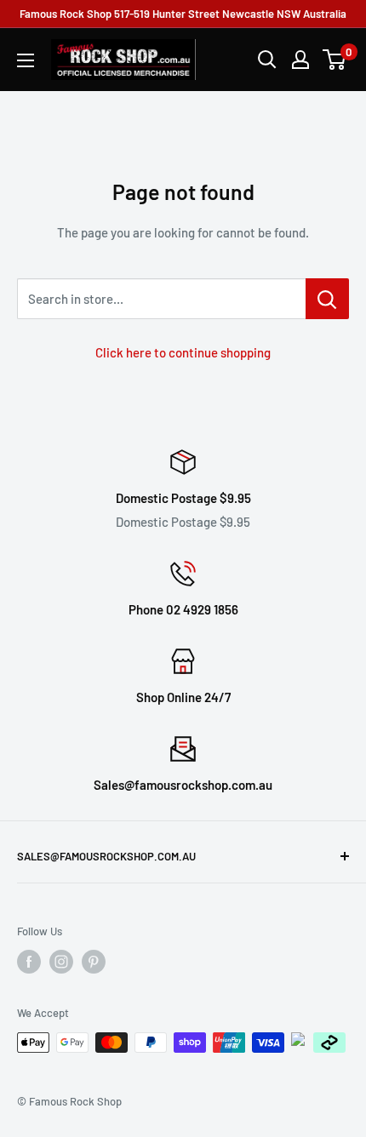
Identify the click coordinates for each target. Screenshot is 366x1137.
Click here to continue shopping (183, 352)
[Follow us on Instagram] (61, 962)
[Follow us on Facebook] (29, 962)
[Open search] (267, 59)
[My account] (300, 59)
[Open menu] (25, 60)
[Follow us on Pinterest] (94, 962)
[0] (335, 59)
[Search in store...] (327, 298)
